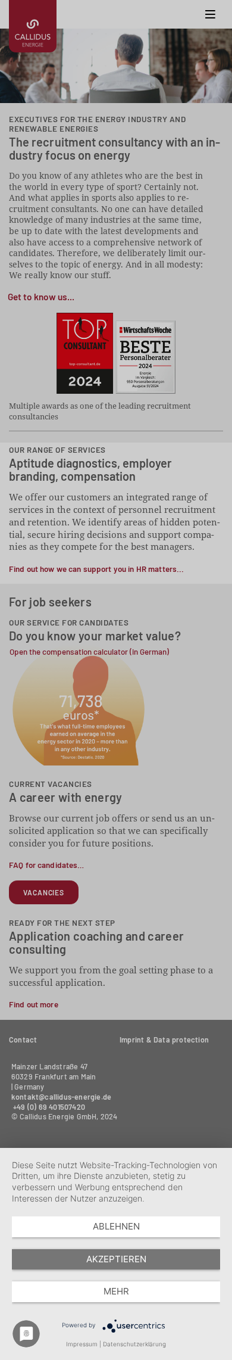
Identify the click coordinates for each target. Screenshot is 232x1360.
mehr (116, 1291)
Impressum (82, 1343)
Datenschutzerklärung (134, 1343)
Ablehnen (116, 1226)
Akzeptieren (116, 1259)
